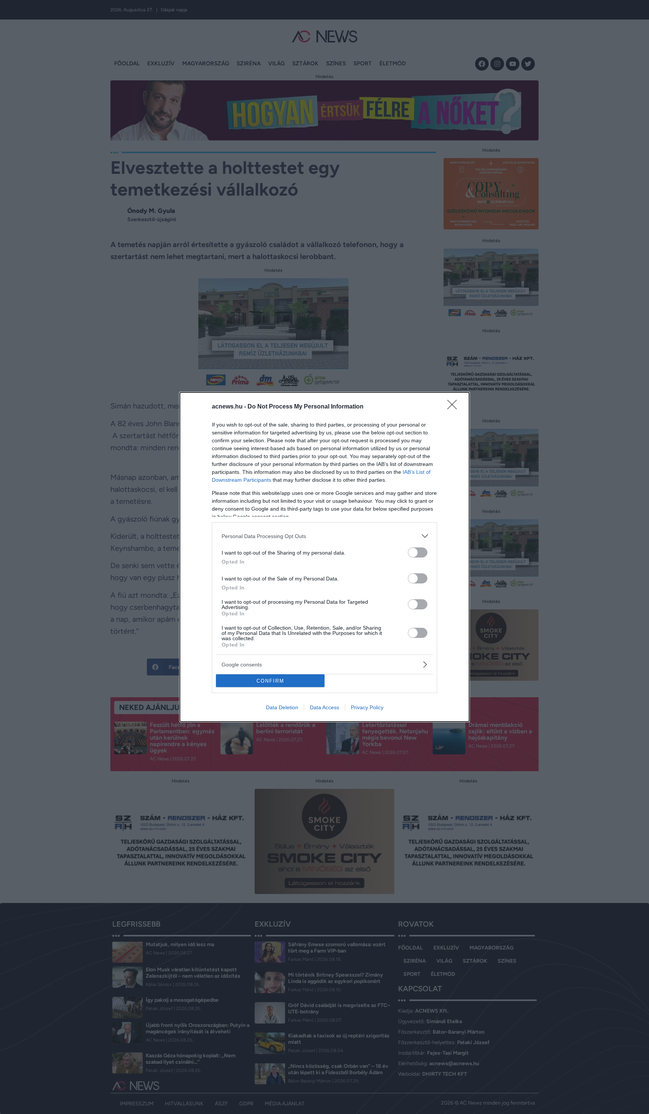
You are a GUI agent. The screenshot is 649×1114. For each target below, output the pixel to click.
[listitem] (324, 536)
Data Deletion (282, 707)
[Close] (454, 407)
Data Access (324, 707)
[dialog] (324, 557)
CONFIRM (270, 681)
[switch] (417, 552)
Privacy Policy (367, 707)
